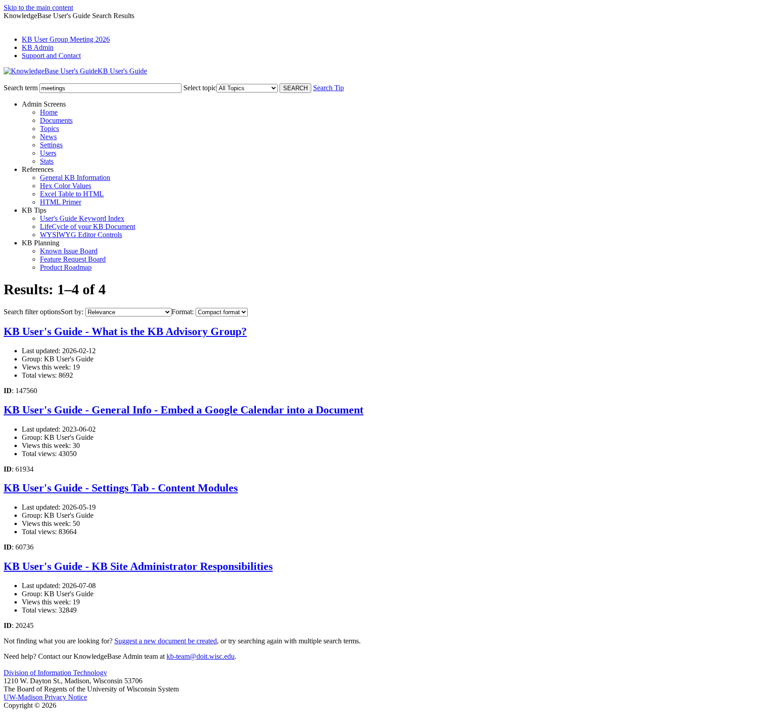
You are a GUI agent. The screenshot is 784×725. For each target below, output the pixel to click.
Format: (183, 312)
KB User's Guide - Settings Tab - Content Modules (121, 488)
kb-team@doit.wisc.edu (201, 656)
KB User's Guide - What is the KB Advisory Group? (125, 331)
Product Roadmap (66, 267)
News (48, 137)
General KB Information (75, 177)
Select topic (199, 88)
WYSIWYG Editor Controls (81, 234)
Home (49, 112)
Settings (51, 145)
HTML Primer (60, 202)
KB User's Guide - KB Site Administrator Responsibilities (138, 566)
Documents (56, 120)
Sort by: (72, 312)
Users (48, 153)
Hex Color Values (65, 186)
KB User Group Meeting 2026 (66, 39)
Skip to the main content (38, 7)
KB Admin (38, 47)
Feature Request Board (73, 259)
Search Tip (328, 88)
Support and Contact (51, 55)
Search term (21, 88)
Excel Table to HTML (72, 194)
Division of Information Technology (55, 672)
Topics (49, 128)
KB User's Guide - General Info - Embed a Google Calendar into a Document (183, 410)
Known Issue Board (69, 251)
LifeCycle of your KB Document (87, 226)
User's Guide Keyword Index (82, 218)
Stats (47, 161)
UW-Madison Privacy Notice (45, 697)
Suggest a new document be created (165, 641)
